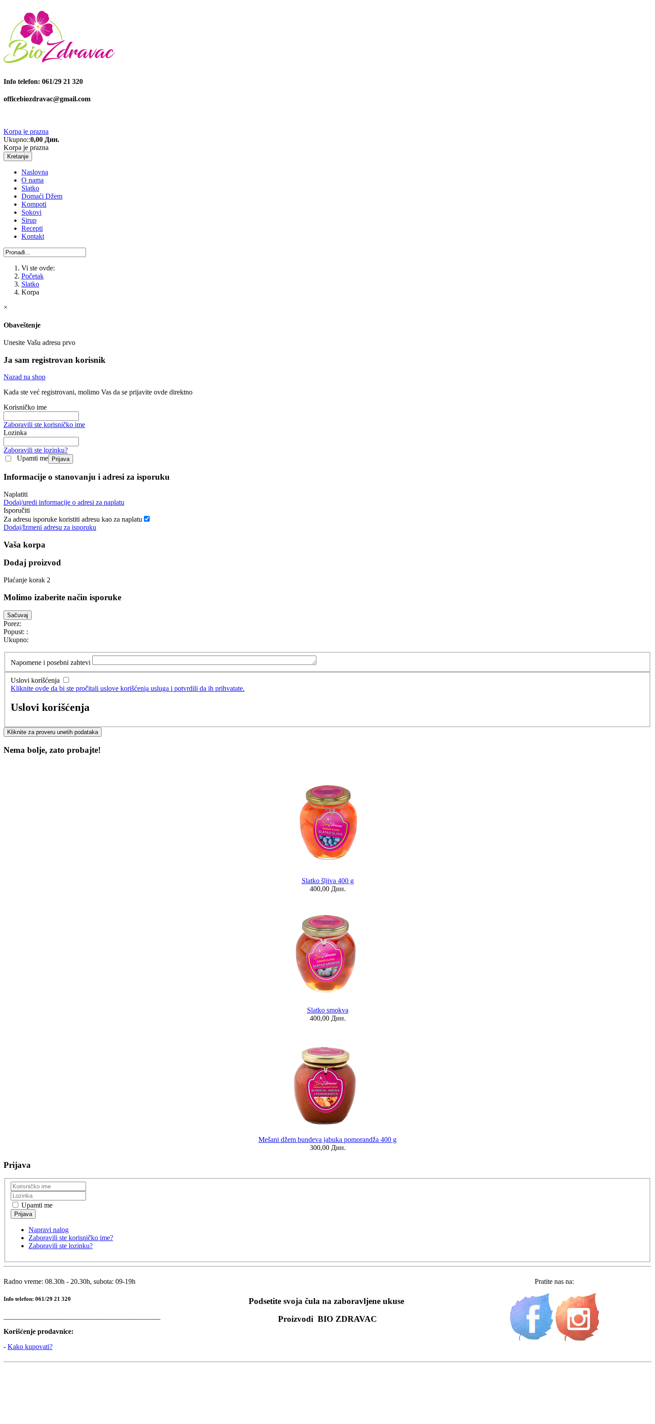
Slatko (30, 188)
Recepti (32, 228)
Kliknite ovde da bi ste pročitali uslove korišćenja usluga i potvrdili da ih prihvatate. (128, 688)
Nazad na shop (24, 377)
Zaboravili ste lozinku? (36, 450)
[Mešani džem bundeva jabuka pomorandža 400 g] (327, 1131)
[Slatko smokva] (327, 1002)
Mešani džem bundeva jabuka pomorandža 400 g (327, 1139)
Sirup (29, 220)
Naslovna (34, 172)
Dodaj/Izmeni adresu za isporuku (50, 527)
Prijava (61, 459)
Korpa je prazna (26, 131)
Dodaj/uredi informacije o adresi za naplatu (64, 502)
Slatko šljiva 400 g (328, 880)
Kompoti (33, 204)
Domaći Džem (41, 196)
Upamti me (32, 458)
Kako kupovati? (30, 1346)
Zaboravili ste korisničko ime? (71, 1237)
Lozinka (15, 432)
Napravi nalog (49, 1229)
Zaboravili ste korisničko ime (44, 424)
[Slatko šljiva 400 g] (327, 872)
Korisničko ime (25, 407)
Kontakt (32, 236)
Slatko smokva (327, 1010)
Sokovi (31, 212)
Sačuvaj (17, 615)
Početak (32, 276)
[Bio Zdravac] (59, 59)
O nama (32, 180)
